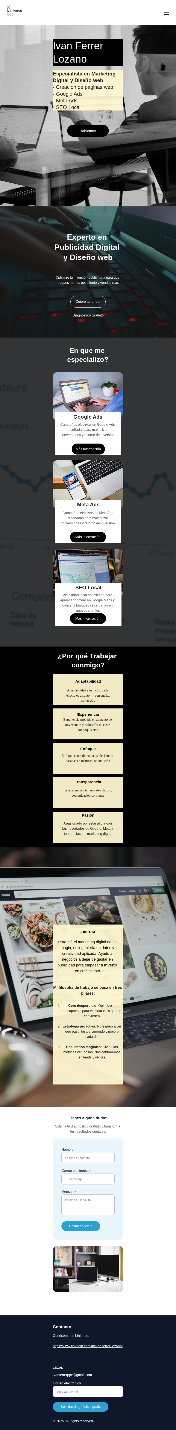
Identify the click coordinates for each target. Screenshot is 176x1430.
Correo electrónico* (76, 1170)
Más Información (88, 449)
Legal (58, 1367)
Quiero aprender (88, 301)
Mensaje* (68, 1191)
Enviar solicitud (81, 1226)
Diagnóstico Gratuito (88, 315)
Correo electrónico (67, 1383)
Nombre (67, 1149)
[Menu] (166, 13)
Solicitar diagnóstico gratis (81, 1406)
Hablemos (88, 131)
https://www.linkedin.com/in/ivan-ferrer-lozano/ (88, 1346)
